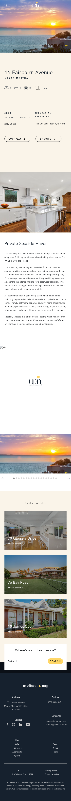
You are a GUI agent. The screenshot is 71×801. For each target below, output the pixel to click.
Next (68, 478)
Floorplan (14, 139)
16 (51, 478)
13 (44, 478)
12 (41, 478)
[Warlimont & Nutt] (35, 5)
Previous (2, 478)
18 (56, 478)
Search (55, 661)
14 (46, 478)
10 (37, 478)
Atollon (56, 774)
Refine (11, 661)
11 (39, 478)
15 (49, 478)
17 (54, 478)
